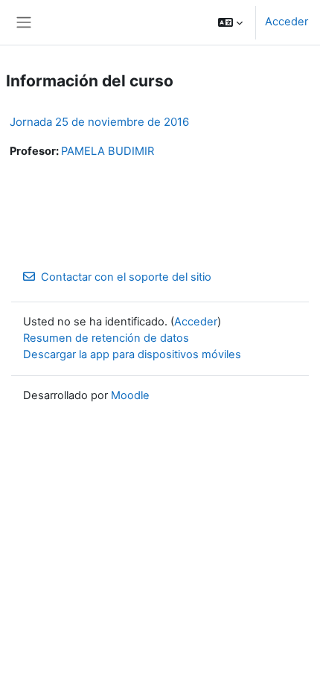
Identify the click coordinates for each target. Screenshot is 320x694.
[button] (230, 22)
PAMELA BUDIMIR (107, 151)
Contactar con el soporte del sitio (126, 277)
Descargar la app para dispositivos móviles (132, 354)
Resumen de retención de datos (106, 338)
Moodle (130, 395)
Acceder (286, 21)
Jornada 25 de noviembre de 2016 (99, 122)
